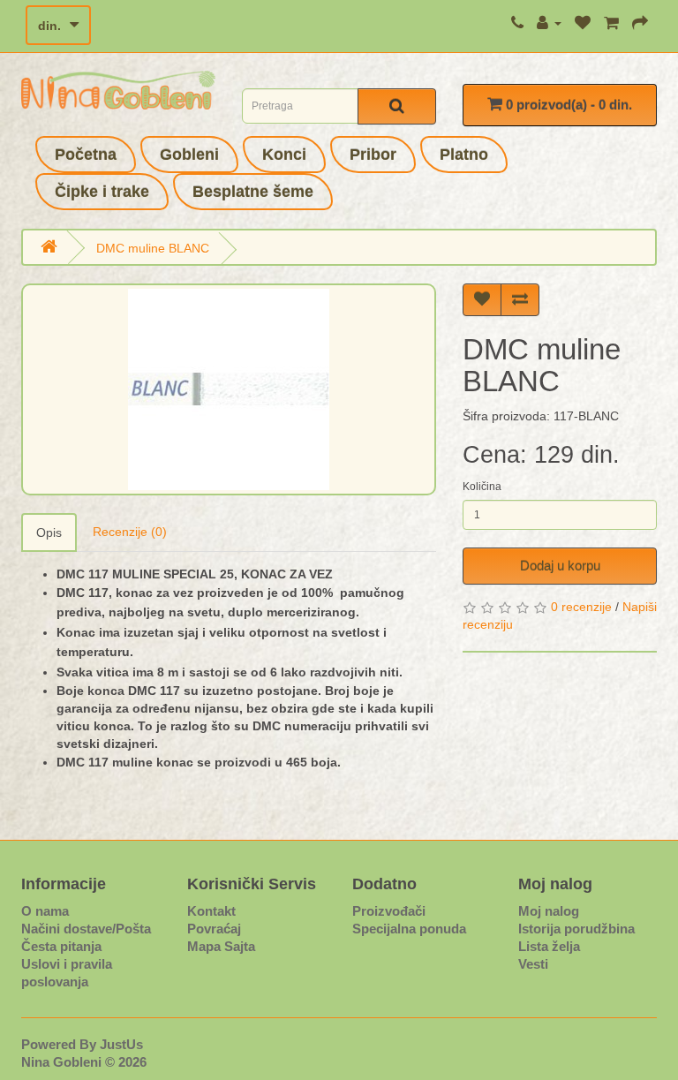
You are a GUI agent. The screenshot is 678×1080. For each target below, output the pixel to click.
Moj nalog (548, 910)
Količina (482, 486)
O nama (45, 910)
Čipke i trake (102, 191)
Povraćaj (214, 928)
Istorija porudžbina (576, 928)
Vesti (533, 963)
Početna (86, 154)
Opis (49, 532)
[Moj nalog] (549, 23)
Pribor (373, 154)
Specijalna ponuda (409, 928)
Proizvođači (389, 910)
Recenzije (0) (130, 532)
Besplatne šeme (252, 191)
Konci (284, 154)
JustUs (121, 1044)
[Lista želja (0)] (583, 23)
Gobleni (189, 154)
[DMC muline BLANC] (228, 389)
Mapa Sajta (221, 946)
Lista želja (549, 946)
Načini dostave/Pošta (86, 928)
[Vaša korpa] (611, 23)
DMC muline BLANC (152, 248)
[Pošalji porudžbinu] (640, 23)
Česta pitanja (61, 946)
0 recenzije (581, 607)
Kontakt (211, 910)
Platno (464, 154)
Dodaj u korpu (560, 565)
